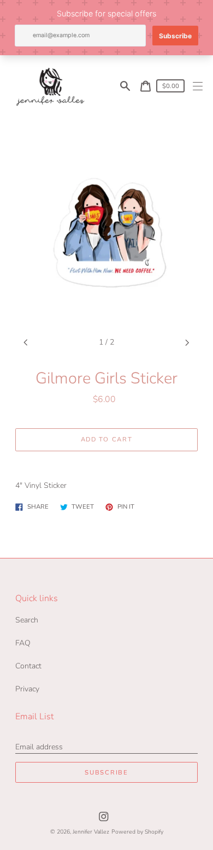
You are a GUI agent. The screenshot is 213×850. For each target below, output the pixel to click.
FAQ (23, 643)
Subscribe (106, 773)
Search (26, 620)
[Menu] (198, 86)
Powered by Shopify (137, 832)
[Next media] (187, 342)
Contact (28, 666)
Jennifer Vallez (91, 832)
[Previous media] (26, 342)
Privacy (27, 689)
